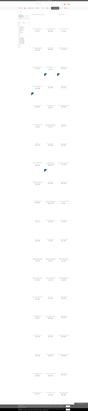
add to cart (38, 26)
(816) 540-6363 (50, 0)
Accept (68, 406)
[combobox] (65, 14)
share (42, 110)
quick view (34, 110)
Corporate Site (37, 2)
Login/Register (68, 2)
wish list (39, 110)
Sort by (59, 14)
